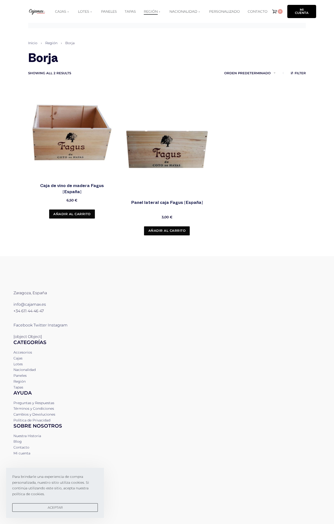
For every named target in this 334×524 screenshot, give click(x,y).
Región (51, 43)
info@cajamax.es (29, 304)
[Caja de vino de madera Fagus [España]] (72, 132)
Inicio (32, 43)
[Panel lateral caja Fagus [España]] (167, 149)
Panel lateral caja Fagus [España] (167, 202)
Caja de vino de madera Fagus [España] (72, 188)
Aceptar (55, 507)
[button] (72, 214)
